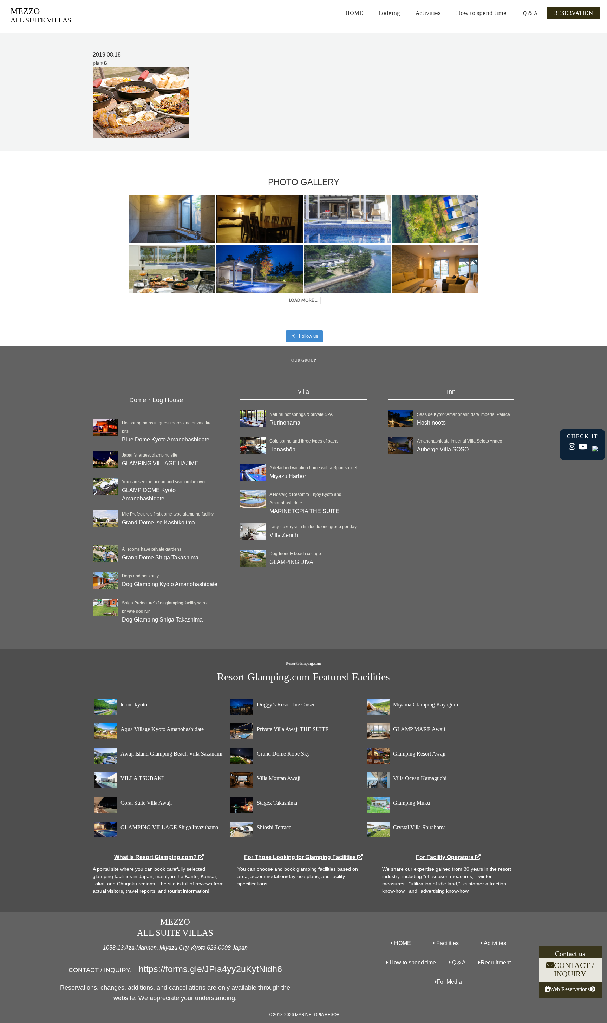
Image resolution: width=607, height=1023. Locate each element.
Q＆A (458, 962)
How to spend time (481, 13)
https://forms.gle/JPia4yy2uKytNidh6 (210, 969)
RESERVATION (573, 13)
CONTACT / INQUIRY (574, 969)
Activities (428, 13)
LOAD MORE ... (303, 300)
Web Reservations (570, 989)
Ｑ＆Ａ (530, 13)
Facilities (447, 943)
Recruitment (496, 962)
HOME (354, 13)
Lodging (389, 13)
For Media (449, 982)
